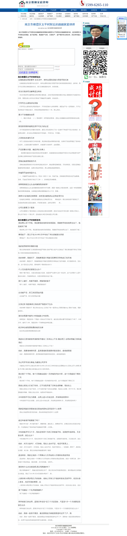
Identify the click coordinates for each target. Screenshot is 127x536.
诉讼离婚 (23, 13)
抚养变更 (85, 13)
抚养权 (76, 13)
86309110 (121, 23)
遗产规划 (76, 16)
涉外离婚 (59, 13)
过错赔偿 (67, 13)
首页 (31, 19)
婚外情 (32, 16)
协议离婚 (32, 13)
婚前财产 (41, 13)
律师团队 (87, 23)
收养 (101, 13)
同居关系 (23, 16)
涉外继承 (85, 16)
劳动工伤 (103, 16)
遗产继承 (50, 16)
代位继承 (59, 16)
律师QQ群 (122, 34)
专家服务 (102, 48)
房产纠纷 (94, 16)
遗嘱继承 (67, 16)
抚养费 (93, 13)
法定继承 (41, 16)
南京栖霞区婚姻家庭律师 (55, 28)
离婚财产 (50, 13)
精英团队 (88, 48)
